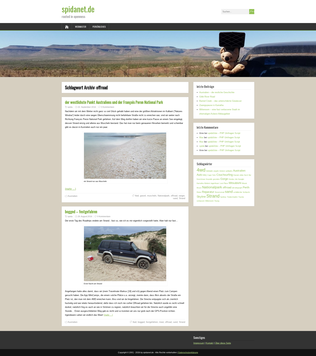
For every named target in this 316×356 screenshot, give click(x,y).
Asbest (222, 171)
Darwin (236, 175)
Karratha (200, 183)
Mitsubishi (235, 183)
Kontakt (209, 343)
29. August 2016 (85, 216)
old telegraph (237, 188)
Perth (246, 187)
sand (175, 198)
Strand (182, 198)
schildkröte (237, 192)
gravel (143, 195)
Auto (199, 174)
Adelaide (209, 171)
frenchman (201, 179)
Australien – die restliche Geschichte (216, 92)
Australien (72, 196)
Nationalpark (164, 195)
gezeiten (216, 179)
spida (70, 107)
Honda (231, 179)
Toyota (241, 197)
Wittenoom (209, 201)
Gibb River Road (207, 96)
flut (250, 175)
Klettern (207, 183)
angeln (216, 171)
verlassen (201, 201)
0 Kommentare (107, 107)
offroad (174, 195)
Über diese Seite (223, 343)
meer (161, 322)
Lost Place (224, 183)
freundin (209, 179)
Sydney (223, 197)
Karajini (241, 179)
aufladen (229, 171)
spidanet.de (78, 9)
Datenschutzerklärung (188, 352)
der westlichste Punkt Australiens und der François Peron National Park (114, 102)
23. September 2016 (87, 107)
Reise (199, 192)
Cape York (211, 175)
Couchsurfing (224, 174)
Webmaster (80, 26)
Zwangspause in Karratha (211, 105)
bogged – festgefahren (81, 211)
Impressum (198, 343)
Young (216, 201)
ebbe (242, 175)
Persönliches (99, 26)
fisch (246, 175)
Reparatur (208, 191)
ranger (181, 195)
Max (201, 137)
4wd (137, 195)
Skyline (201, 196)
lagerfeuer (215, 183)
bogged (141, 322)
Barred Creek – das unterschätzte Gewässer (220, 101)
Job (236, 179)
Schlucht (246, 192)
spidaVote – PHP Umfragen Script (224, 133)
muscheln (151, 195)
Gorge (224, 178)
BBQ (205, 175)
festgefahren (152, 322)
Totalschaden (232, 197)
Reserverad (219, 192)
